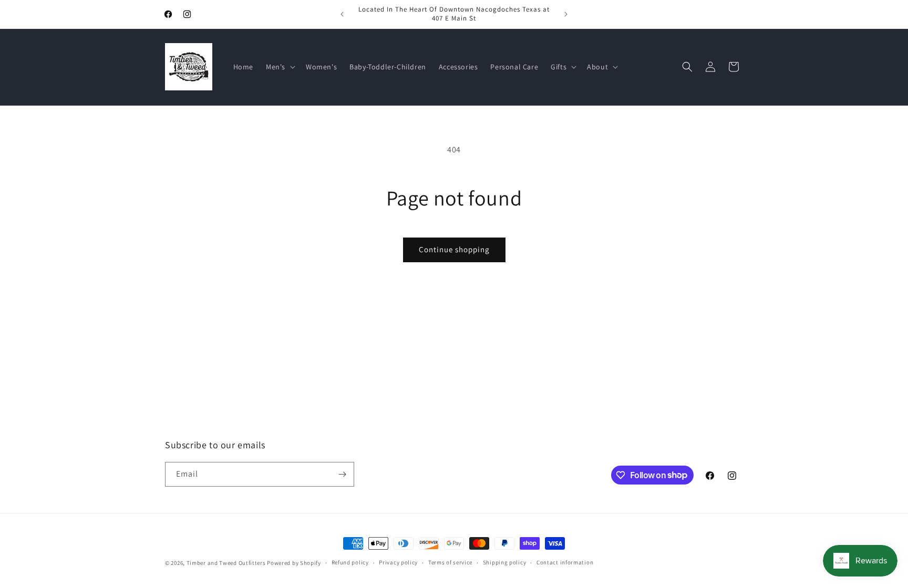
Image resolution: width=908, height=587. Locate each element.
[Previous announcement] (342, 14)
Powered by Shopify (294, 563)
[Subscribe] (342, 474)
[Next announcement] (565, 14)
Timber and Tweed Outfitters (226, 563)
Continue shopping (454, 249)
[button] (280, 67)
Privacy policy (398, 562)
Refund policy (350, 562)
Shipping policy (505, 562)
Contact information (564, 562)
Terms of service (450, 562)
